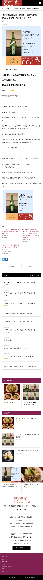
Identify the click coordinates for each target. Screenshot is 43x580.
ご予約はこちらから (21, 548)
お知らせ (4, 571)
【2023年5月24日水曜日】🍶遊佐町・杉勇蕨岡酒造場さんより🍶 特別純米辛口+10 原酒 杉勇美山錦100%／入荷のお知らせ (30, 233)
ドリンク (4, 561)
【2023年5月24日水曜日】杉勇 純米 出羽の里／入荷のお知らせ (11, 247)
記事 (3, 569)
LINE (24, 509)
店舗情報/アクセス (7, 566)
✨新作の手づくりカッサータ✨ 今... (27, 451)
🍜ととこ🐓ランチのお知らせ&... (26, 418)
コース (4, 564)
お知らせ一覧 (34, 275)
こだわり (4, 557)
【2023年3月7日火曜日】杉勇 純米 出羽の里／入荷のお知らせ (10, 231)
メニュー (4, 559)
